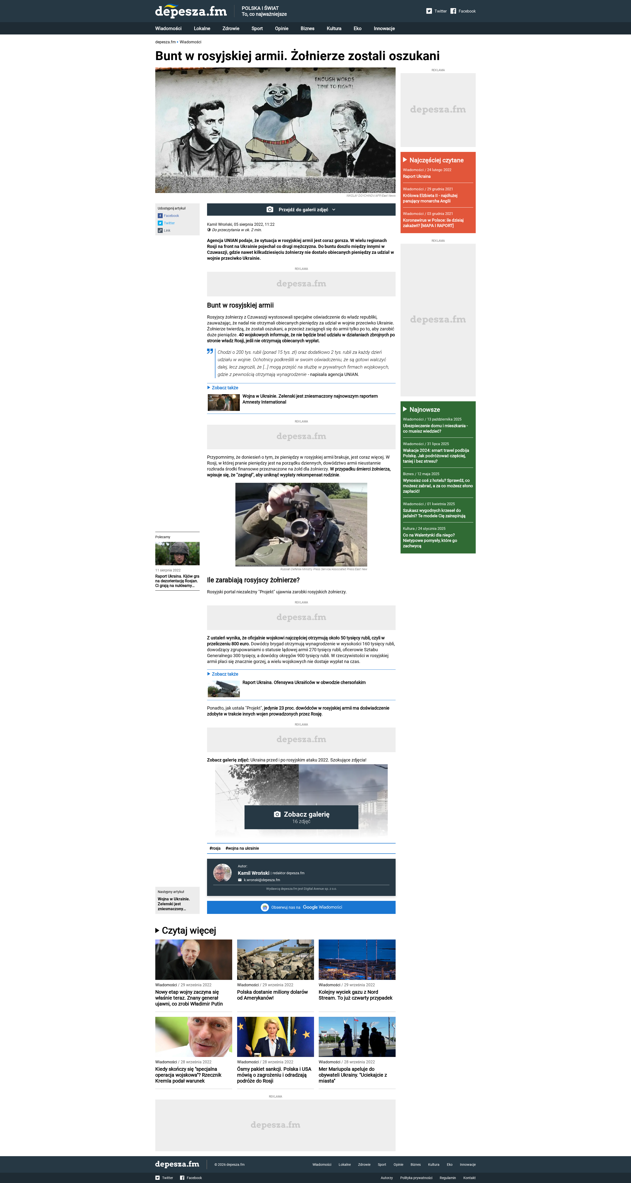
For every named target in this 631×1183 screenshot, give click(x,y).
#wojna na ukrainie (242, 848)
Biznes (308, 28)
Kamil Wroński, (220, 224)
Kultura (334, 28)
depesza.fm (165, 42)
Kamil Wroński (253, 873)
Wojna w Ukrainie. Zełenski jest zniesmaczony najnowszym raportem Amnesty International (311, 399)
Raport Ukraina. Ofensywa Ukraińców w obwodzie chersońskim (304, 682)
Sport (257, 28)
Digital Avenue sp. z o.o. (320, 889)
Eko (358, 28)
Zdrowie (231, 28)
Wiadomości (168, 28)
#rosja (215, 848)
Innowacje (384, 28)
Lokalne (202, 28)
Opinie (281, 28)
